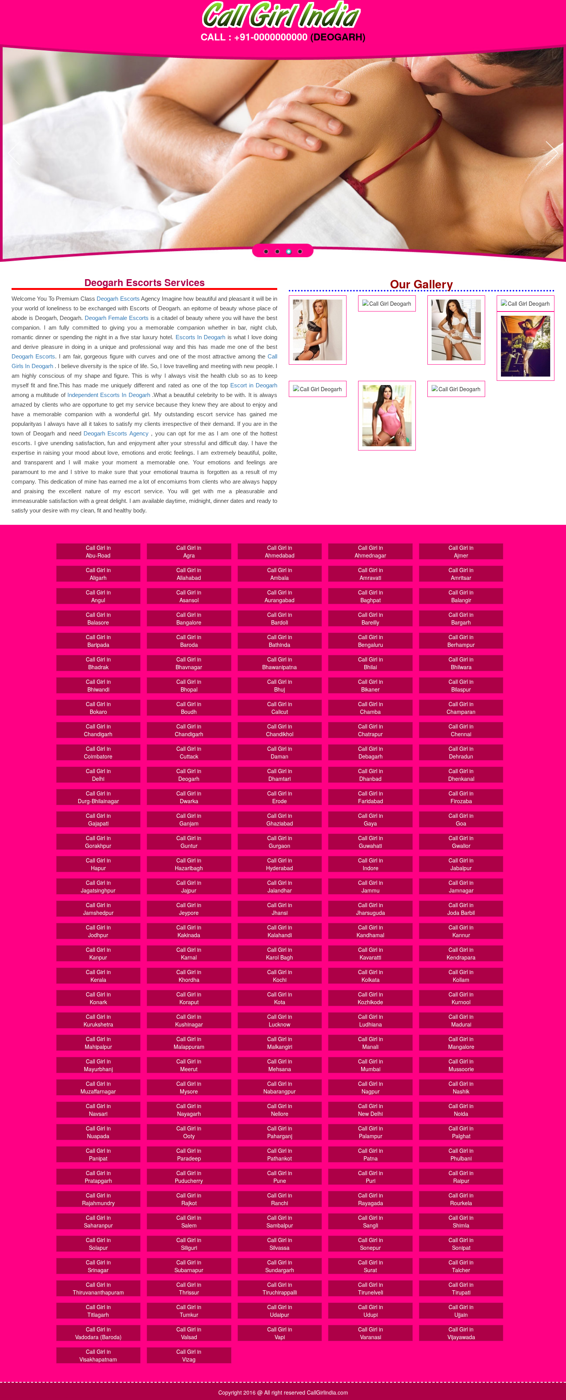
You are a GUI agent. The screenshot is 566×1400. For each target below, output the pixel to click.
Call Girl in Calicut (279, 707)
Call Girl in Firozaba (461, 797)
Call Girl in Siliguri (188, 1243)
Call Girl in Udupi (370, 1310)
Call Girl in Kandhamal (370, 931)
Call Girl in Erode (279, 797)
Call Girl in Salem (188, 1221)
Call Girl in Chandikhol (279, 730)
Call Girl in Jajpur (188, 886)
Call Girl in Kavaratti (370, 953)
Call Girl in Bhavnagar (189, 663)
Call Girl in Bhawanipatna (279, 663)
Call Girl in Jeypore (188, 908)
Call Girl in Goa (461, 819)
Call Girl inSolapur (98, 1243)
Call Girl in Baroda (188, 640)
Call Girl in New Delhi (370, 1109)
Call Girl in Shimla (461, 1221)
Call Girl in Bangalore (188, 618)
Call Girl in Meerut (188, 1065)
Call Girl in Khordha (188, 975)
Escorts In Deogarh (201, 337)
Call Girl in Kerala (98, 975)
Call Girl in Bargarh (461, 618)
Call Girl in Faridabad (370, 797)
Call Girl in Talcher (461, 1266)
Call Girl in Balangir (461, 596)
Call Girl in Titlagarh (98, 1310)
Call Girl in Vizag (188, 1355)
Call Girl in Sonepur (370, 1243)
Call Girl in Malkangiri (279, 1042)
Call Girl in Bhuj (279, 685)
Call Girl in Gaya (370, 819)
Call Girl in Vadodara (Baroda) (98, 1333)
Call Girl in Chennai (461, 730)
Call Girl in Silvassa (279, 1243)
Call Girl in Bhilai (370, 663)
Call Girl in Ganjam (188, 819)
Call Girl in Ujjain (461, 1310)
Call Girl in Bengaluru (370, 640)
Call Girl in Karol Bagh (279, 953)
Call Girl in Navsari (98, 1109)
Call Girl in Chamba (370, 707)
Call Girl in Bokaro (98, 707)
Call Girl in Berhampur (461, 640)
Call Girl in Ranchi (279, 1199)
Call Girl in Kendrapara (461, 953)
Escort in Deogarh (253, 385)
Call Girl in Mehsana (279, 1065)
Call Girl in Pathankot (279, 1154)
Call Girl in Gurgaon (279, 841)
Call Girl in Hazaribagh (189, 864)
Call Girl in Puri (370, 1176)
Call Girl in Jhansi (279, 908)
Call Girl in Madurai (461, 1020)
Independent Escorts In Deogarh (108, 395)
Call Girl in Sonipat (461, 1243)
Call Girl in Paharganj (279, 1132)
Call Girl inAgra (188, 551)
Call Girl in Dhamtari (279, 774)
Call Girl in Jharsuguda (370, 908)
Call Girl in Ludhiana (370, 1020)
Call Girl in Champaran (461, 707)
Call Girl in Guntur (188, 841)
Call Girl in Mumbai (370, 1065)
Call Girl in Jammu (370, 886)
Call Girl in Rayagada (370, 1199)
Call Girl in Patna (370, 1154)
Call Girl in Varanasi (370, 1333)
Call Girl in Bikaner (370, 685)
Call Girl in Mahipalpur (98, 1042)
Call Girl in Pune (279, 1176)
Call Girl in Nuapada (98, 1132)
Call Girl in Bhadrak (98, 663)
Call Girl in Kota (279, 998)
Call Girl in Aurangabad (280, 596)
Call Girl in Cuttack (188, 752)
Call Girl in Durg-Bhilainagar (98, 797)
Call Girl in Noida (461, 1109)
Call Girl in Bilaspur (461, 685)
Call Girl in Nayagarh (188, 1109)
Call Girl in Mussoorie (461, 1065)
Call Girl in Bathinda (279, 640)
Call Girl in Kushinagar (189, 1020)
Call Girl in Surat (370, 1266)
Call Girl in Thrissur (188, 1288)
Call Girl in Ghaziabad (279, 819)
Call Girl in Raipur (461, 1176)
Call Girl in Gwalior (461, 841)
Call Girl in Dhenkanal (461, 774)
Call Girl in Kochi (279, 975)
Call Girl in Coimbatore (98, 752)
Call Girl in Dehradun (461, 752)
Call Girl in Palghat (461, 1132)
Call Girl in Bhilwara (461, 663)
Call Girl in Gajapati (98, 819)
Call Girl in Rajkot (188, 1199)
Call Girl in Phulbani (461, 1154)
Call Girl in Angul (98, 596)
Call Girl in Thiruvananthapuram (98, 1288)
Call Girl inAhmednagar (370, 551)
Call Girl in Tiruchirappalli (280, 1288)
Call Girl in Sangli (370, 1221)
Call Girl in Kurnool (461, 998)
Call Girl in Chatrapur (370, 730)
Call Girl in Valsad (188, 1333)
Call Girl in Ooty (188, 1132)
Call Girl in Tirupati (461, 1288)
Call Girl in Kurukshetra (98, 1020)
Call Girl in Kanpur (98, 953)
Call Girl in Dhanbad (370, 774)
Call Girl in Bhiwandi (98, 685)
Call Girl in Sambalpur (279, 1221)
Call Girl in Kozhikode (370, 998)
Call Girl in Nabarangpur (279, 1087)
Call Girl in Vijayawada (461, 1333)
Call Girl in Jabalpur (461, 864)
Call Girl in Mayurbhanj (98, 1065)
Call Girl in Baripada (98, 640)
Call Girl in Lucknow (279, 1020)
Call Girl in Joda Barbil (461, 908)
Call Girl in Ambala (279, 573)
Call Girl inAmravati (370, 573)
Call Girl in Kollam (461, 975)
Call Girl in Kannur (461, 931)
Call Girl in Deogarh (188, 774)
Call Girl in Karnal (188, 953)
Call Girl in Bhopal (188, 685)
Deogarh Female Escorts (117, 318)
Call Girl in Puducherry (189, 1176)
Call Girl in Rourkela (461, 1199)
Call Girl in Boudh (188, 707)
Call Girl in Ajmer (461, 551)
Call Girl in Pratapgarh (98, 1176)
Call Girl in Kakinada (188, 931)
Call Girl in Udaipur (279, 1310)
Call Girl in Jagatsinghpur (98, 886)
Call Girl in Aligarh (98, 573)
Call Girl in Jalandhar (279, 886)
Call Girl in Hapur (98, 864)
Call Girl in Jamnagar (461, 886)
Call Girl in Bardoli (279, 618)
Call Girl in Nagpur (370, 1087)
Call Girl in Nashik (461, 1087)
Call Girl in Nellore (279, 1109)
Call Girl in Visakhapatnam (98, 1355)
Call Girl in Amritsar (461, 573)
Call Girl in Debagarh (370, 752)
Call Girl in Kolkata (370, 975)
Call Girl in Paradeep (188, 1154)
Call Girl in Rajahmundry (98, 1199)
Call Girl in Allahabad (188, 573)
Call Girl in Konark (98, 998)
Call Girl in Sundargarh (279, 1266)
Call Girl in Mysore (188, 1087)
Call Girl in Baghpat (370, 596)
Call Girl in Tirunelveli (370, 1288)
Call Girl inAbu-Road (98, 551)
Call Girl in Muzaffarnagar (98, 1087)
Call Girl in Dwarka (188, 797)
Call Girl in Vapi (279, 1333)
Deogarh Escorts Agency (117, 433)
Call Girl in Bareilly (370, 618)
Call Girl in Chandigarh (98, 730)
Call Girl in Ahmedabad (280, 551)
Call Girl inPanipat (98, 1154)
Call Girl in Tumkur (188, 1310)
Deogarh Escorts (118, 298)
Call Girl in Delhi (98, 774)
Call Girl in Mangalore (461, 1042)
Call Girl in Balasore (98, 618)
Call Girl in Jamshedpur (98, 908)
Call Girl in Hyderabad (279, 864)
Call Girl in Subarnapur (188, 1266)
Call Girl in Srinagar (98, 1266)
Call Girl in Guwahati (370, 841)
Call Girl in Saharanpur (98, 1221)
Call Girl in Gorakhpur (98, 841)
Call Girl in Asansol (188, 596)
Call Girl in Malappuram (189, 1042)
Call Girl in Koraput (188, 998)
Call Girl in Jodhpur (98, 931)
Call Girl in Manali (370, 1042)
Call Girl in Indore (370, 864)
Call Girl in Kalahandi (279, 931)
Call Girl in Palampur (370, 1132)
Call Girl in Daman (279, 752)
